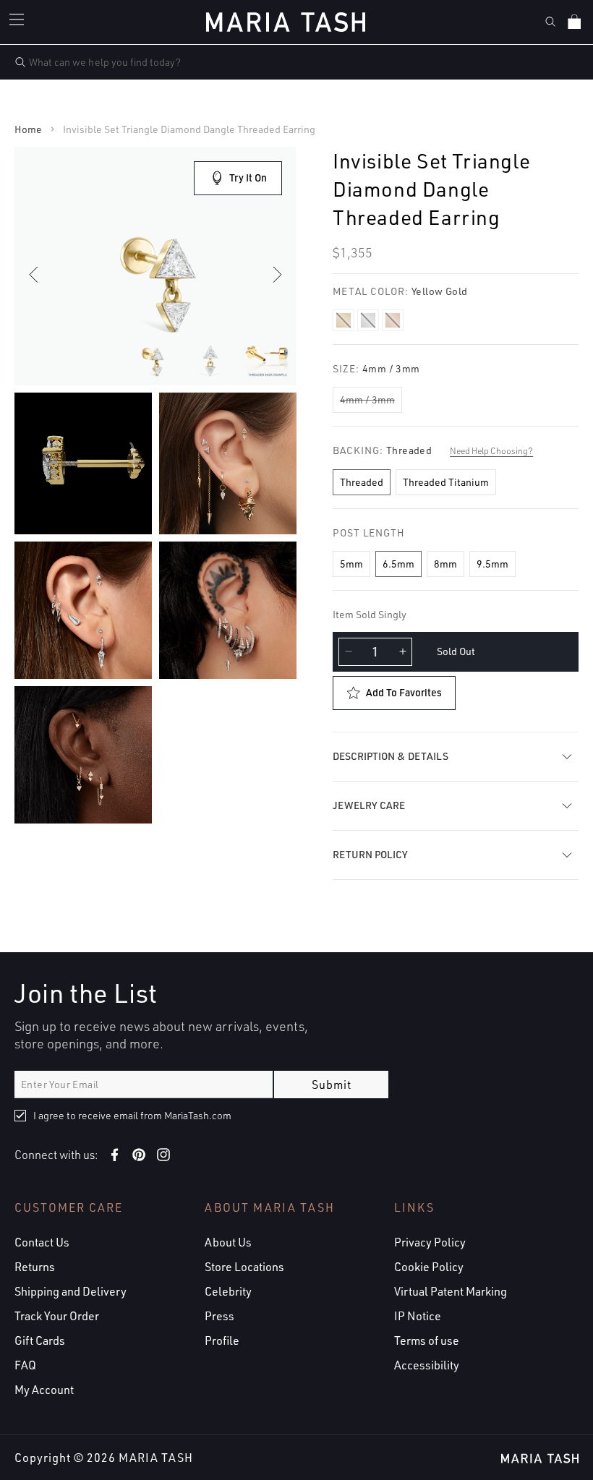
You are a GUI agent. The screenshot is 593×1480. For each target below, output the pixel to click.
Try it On (248, 177)
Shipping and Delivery (70, 1291)
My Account (44, 1389)
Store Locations (244, 1266)
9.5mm (492, 563)
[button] (19, 21)
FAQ (25, 1365)
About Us (228, 1242)
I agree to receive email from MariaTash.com (132, 1115)
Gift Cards (39, 1340)
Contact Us (41, 1242)
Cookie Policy (429, 1266)
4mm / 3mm (367, 399)
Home (28, 129)
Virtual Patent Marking (450, 1291)
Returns (34, 1266)
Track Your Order (56, 1316)
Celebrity (228, 1291)
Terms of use (426, 1340)
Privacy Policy (430, 1242)
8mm (445, 563)
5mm (351, 563)
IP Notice (417, 1316)
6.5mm (398, 563)
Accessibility (426, 1365)
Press (219, 1316)
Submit (331, 1084)
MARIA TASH (156, 1457)
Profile (222, 1340)
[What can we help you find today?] (20, 62)
